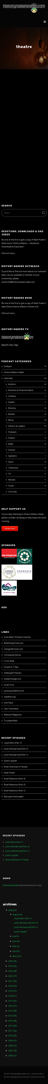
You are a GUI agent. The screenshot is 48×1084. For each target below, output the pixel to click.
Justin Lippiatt (10, 760)
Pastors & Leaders (16, 426)
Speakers (12, 456)
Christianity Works (12, 655)
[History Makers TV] (17, 336)
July (16, 936)
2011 (12, 1030)
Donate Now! (10, 528)
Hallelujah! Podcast (12, 673)
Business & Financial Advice (20, 390)
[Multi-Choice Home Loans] (9, 587)
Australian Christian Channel (17, 637)
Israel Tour (9, 684)
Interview (8, 378)
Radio (10, 444)
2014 (12, 1015)
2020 (12, 986)
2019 (12, 991)
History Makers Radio (14, 372)
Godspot (8, 366)
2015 (12, 1010)
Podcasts (12, 432)
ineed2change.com (12, 679)
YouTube (12, 491)
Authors (12, 384)
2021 (12, 981)
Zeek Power (9, 772)
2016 (12, 1006)
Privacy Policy (37, 1074)
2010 (12, 1035)
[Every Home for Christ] (24, 556)
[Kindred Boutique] (9, 572)
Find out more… (8, 253)
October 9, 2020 (13, 91)
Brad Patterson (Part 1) (14, 790)
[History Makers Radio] (24, 8)
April (16, 951)
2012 (12, 1025)
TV (9, 473)
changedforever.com (13, 649)
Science (11, 450)
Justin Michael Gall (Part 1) (16, 754)
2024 (12, 966)
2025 (12, 961)
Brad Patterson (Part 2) (14, 784)
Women (11, 479)
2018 (12, 996)
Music (11, 420)
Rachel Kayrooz (17, 86)
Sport (10, 461)
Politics (11, 438)
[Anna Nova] (24, 572)
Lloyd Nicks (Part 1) (13, 742)
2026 (12, 910)
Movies (11, 414)
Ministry (12, 408)
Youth (11, 485)
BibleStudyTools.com (13, 643)
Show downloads (10, 885)
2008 (12, 1045)
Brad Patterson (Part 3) (14, 778)
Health (11, 402)
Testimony (13, 467)
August (17, 914)
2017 (12, 1001)
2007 (12, 1050)
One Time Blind (11, 708)
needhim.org (10, 696)
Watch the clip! (9, 345)
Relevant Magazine (13, 714)
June (16, 941)
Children (12, 396)
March (17, 956)
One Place (8, 702)
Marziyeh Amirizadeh (13, 796)
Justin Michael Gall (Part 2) (16, 748)
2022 (12, 976)
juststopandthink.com (14, 690)
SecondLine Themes (29, 1077)
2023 (12, 971)
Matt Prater (29, 91)
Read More (11, 165)
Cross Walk (9, 661)
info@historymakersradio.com (21, 282)
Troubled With (10, 720)
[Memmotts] (9, 556)
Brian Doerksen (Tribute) (15, 766)
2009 (12, 1040)
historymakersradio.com (20, 1074)
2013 (12, 1020)
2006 (12, 1055)
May (16, 946)
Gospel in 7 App (11, 667)
